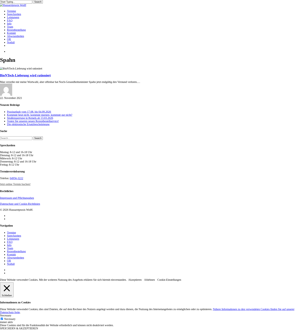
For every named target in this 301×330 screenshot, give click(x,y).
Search (37, 2)
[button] (15, 184)
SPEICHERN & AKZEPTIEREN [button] (19, 328)
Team (10, 248)
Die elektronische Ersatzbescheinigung (28, 124)
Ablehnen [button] (149, 279)
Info (9, 245)
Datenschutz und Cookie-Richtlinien (20, 203)
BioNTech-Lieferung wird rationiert (25, 75)
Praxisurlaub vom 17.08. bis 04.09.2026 (29, 111)
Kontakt (11, 254)
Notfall (11, 263)
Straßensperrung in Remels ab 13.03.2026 (30, 118)
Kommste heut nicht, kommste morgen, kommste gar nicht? (39, 114)
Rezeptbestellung (16, 251)
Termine (11, 232)
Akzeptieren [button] (135, 279)
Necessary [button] (5, 315)
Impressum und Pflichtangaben (17, 197)
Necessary (10, 318)
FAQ (10, 241)
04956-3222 (16, 178)
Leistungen (13, 238)
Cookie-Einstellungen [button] (169, 279)
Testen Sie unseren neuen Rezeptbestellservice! (33, 121)
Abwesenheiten (15, 257)
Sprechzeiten (14, 235)
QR (9, 260)
